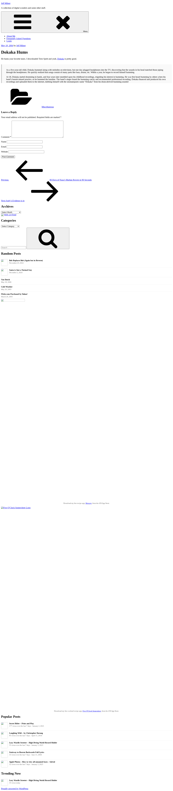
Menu (85, 31)
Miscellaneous (48, 107)
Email (3, 147)
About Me (10, 36)
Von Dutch (5, 280)
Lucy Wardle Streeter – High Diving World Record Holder (33, 743)
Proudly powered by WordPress (14, 788)
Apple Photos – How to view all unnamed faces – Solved (32, 762)
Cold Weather (6, 287)
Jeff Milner (5, 3)
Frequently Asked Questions (18, 38)
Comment (6, 137)
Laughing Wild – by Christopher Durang (26, 733)
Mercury (89, 503)
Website (4, 152)
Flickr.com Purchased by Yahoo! (14, 294)
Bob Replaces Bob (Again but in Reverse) (26, 260)
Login (9, 41)
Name (3, 142)
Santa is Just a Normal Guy (20, 270)
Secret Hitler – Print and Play (21, 723)
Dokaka (60, 59)
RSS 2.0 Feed (10, 215)
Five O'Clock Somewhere (92, 711)
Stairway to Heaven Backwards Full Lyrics (26, 752)
